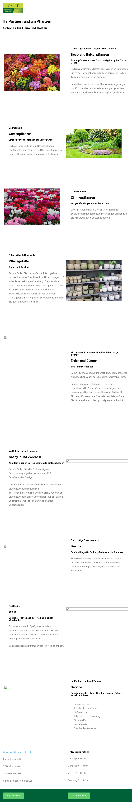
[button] (98, 6)
